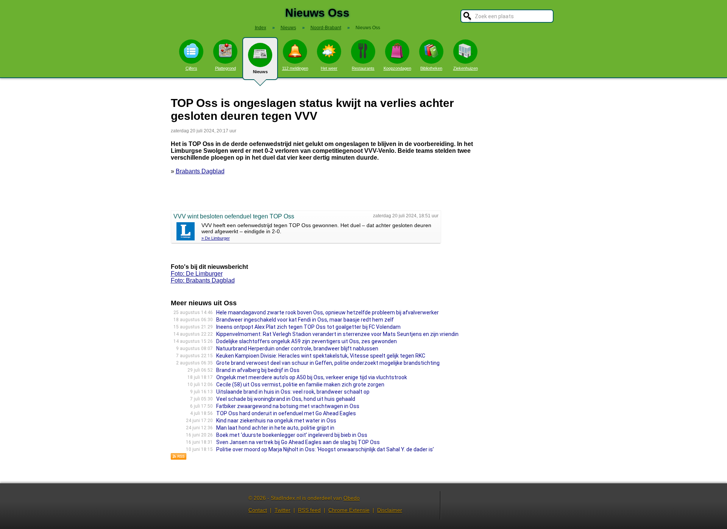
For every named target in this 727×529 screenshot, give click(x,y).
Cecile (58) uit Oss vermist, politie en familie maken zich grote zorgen (300, 384)
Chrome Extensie (349, 510)
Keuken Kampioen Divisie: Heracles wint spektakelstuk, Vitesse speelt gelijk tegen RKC (320, 356)
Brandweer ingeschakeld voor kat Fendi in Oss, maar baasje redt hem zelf (305, 320)
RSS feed (309, 510)
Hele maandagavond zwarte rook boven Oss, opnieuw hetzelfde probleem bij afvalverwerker (327, 312)
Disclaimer (389, 510)
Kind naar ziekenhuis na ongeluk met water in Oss (276, 421)
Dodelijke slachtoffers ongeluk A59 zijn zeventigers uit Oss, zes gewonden (306, 341)
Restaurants (363, 68)
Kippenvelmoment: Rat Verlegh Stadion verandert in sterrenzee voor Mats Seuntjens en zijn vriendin (337, 334)
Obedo (351, 498)
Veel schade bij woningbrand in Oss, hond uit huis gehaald (285, 399)
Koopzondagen (397, 68)
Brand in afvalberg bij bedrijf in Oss (258, 370)
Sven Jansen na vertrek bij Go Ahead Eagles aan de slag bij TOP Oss (298, 442)
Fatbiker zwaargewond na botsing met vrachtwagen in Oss (287, 406)
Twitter (282, 510)
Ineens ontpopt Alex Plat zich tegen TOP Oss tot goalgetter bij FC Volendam (308, 327)
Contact (257, 510)
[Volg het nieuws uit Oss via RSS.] (179, 458)
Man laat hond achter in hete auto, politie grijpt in (275, 428)
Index (260, 27)
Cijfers (191, 68)
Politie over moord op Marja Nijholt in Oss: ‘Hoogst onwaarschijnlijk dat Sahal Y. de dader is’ (325, 449)
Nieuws (260, 71)
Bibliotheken (431, 68)
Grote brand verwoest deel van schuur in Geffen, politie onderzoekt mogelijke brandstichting (328, 363)
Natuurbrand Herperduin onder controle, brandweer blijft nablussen (297, 348)
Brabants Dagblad (200, 171)
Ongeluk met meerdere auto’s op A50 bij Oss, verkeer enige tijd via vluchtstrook (311, 377)
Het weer (329, 68)
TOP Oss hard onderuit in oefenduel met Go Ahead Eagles (286, 413)
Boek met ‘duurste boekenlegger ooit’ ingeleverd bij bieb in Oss (291, 435)
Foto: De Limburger (197, 273)
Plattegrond (225, 68)
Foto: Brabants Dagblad (203, 280)
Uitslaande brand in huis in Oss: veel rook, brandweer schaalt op (293, 392)
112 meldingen (295, 68)
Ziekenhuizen (465, 68)
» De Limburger (215, 238)
